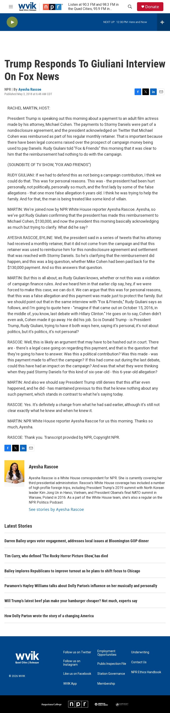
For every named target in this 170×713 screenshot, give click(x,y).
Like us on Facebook (77, 673)
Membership (106, 683)
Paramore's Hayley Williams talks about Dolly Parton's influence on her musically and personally (80, 585)
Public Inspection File (111, 663)
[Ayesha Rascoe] (14, 473)
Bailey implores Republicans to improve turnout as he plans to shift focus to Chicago (72, 571)
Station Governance (111, 673)
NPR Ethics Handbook (146, 672)
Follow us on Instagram (71, 662)
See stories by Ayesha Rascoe (56, 509)
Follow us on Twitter (77, 652)
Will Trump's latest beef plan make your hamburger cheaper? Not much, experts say (70, 600)
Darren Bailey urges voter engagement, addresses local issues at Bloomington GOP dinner (76, 541)
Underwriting (140, 652)
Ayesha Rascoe (29, 89)
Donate (152, 6)
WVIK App (70, 683)
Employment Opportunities (106, 653)
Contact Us (139, 662)
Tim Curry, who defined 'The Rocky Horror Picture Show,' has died (56, 556)
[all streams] (163, 22)
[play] (12, 22)
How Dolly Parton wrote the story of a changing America (49, 615)
